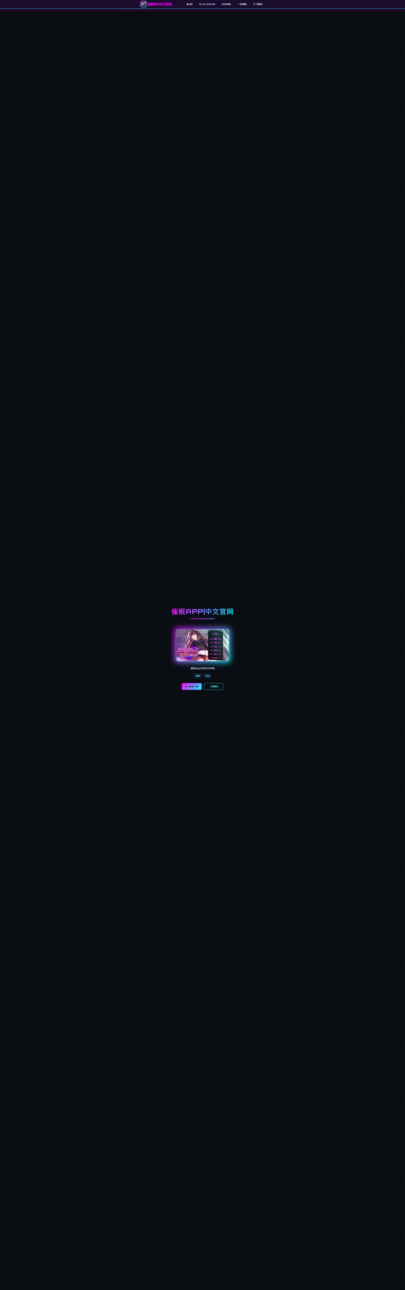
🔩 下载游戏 (257, 4)
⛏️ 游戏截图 (242, 4)
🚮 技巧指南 (226, 4)
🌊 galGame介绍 (207, 4)
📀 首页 (189, 4)
